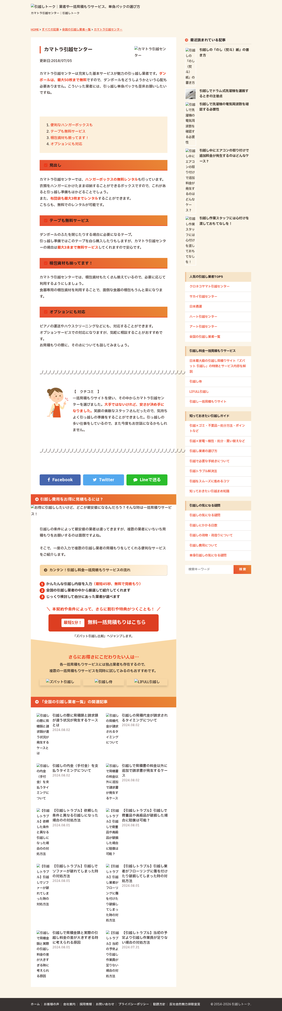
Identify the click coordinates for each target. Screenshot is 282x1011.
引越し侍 (195, 381)
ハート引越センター (203, 316)
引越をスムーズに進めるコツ (209, 481)
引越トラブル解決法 (203, 471)
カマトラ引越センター (108, 29)
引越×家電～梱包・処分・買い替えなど (217, 441)
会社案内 (69, 1004)
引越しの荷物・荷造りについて (211, 535)
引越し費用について (203, 545)
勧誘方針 (159, 1004)
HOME (35, 29)
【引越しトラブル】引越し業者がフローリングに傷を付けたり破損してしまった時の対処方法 (145, 874)
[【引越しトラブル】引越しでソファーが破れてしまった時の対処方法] (43, 904)
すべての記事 (50, 29)
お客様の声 (51, 1004)
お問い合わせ (105, 1004)
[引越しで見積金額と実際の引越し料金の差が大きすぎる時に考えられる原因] (43, 976)
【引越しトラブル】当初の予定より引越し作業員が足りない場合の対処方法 (145, 937)
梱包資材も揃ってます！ (69, 138)
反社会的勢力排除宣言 (184, 1004)
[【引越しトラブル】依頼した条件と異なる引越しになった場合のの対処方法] (43, 854)
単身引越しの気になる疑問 (207, 555)
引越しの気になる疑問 (204, 515)
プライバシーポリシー (133, 1004)
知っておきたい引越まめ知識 (209, 491)
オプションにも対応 (66, 144)
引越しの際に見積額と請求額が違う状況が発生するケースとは (75, 720)
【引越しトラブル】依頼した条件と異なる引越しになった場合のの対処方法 (75, 815)
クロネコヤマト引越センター (209, 286)
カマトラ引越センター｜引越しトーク (55, 13)
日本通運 (195, 306)
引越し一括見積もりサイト (207, 401)
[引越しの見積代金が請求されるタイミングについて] (112, 742)
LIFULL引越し (199, 391)
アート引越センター (203, 326)
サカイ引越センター (203, 296)
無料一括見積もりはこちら (117, 622)
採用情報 (86, 1004)
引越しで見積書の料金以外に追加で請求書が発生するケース (145, 770)
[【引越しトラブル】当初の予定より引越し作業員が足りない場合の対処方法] (112, 976)
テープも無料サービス (67, 131)
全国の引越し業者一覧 (76, 29)
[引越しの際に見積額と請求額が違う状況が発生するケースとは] (43, 753)
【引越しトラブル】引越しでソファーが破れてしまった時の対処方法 (75, 871)
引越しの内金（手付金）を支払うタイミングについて (75, 768)
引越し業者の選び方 (203, 451)
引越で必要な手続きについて (209, 461)
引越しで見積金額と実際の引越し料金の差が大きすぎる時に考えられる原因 (75, 937)
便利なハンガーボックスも (71, 125)
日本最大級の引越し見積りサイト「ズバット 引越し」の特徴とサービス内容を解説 (217, 366)
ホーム (35, 1004)
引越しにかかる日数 (203, 525)
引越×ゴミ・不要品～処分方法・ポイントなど (217, 428)
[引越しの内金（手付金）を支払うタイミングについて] (43, 798)
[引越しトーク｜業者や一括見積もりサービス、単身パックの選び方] (85, 6)
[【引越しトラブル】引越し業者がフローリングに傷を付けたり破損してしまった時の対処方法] (112, 920)
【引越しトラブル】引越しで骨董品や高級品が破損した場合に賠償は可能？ (145, 815)
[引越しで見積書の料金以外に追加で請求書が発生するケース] (112, 798)
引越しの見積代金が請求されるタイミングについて (145, 718)
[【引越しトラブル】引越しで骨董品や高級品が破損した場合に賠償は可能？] (112, 854)
